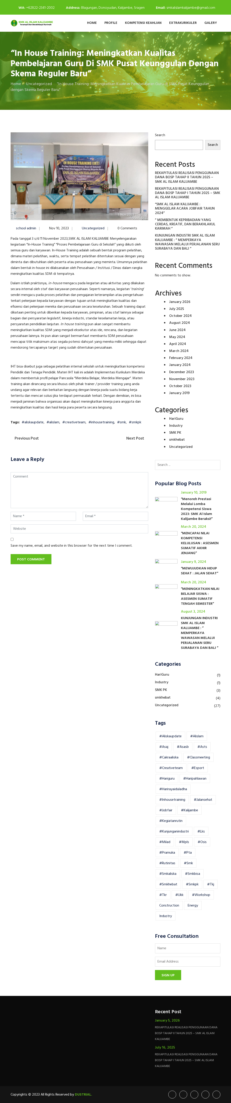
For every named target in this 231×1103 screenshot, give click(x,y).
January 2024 (180, 365)
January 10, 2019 (194, 493)
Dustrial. (83, 1095)
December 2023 (181, 372)
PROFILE (110, 23)
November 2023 (181, 379)
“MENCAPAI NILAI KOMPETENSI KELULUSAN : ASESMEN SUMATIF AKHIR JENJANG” (200, 543)
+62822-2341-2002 (40, 8)
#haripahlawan (194, 779)
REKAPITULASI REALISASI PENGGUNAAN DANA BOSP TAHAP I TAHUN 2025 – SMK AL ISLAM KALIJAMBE (187, 193)
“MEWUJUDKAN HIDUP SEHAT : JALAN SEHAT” (199, 571)
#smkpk (135, 422)
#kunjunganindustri (174, 832)
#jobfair (165, 810)
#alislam (52, 422)
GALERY (210, 23)
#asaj (163, 747)
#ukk (179, 895)
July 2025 (176, 309)
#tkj (210, 884)
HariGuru (176, 419)
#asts (202, 747)
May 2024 (177, 337)
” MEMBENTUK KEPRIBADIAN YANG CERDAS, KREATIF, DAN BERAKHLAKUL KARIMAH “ (185, 224)
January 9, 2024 (193, 562)
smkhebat (177, 440)
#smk (121, 422)
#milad (164, 842)
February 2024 (180, 358)
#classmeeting (198, 757)
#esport (197, 768)
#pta (188, 853)
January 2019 (179, 393)
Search (160, 135)
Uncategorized (93, 228)
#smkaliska (167, 874)
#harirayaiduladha (173, 789)
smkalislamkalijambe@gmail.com (190, 8)
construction (169, 906)
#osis (202, 842)
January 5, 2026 (167, 1021)
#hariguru (167, 779)
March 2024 (179, 351)
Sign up (168, 975)
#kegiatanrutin (170, 821)
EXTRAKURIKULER (183, 23)
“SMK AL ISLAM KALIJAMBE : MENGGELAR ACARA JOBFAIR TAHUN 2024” (185, 208)
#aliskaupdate (33, 422)
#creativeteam (73, 422)
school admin (26, 228)
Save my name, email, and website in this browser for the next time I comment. (71, 546)
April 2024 (177, 344)
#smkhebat (168, 884)
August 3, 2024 (193, 612)
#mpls (184, 842)
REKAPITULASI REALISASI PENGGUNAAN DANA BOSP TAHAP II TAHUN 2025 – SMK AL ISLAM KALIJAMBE (187, 177)
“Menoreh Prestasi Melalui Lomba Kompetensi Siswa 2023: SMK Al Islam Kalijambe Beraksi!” (197, 509)
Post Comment (31, 559)
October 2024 (180, 316)
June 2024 (177, 330)
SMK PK (175, 433)
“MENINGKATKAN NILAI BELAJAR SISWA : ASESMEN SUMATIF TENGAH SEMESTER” (200, 596)
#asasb (183, 747)
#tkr (163, 895)
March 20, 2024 (193, 527)
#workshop (201, 895)
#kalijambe (189, 810)
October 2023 (180, 386)
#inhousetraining (101, 422)
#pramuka (167, 853)
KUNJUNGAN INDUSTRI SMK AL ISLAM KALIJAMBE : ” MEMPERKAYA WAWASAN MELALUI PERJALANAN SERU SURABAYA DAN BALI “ (187, 242)
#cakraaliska (168, 757)
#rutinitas (167, 863)
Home (92, 23)
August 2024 (179, 323)
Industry (175, 426)
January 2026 (179, 302)
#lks (201, 832)
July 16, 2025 (165, 1048)
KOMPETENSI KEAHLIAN (143, 23)
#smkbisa (192, 874)
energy (193, 906)
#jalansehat (203, 800)
